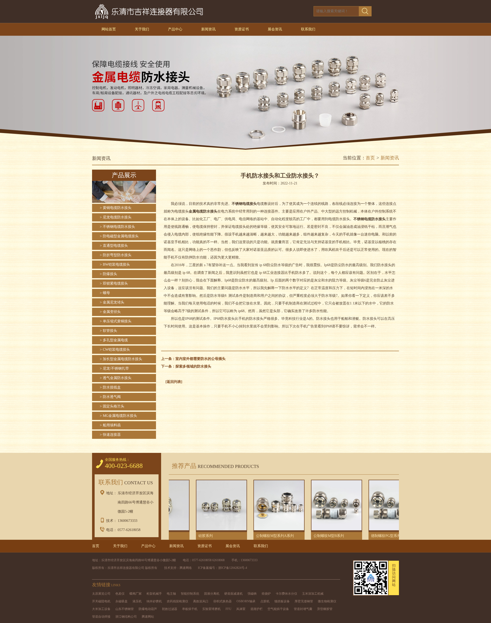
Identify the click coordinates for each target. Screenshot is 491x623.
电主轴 (171, 593)
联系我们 (308, 29)
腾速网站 (148, 616)
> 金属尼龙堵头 (112, 302)
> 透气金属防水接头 (115, 378)
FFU (228, 609)
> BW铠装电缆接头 (115, 264)
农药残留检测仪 (177, 601)
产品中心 (175, 29)
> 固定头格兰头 (112, 406)
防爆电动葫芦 (148, 609)
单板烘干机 (189, 609)
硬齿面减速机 (233, 593)
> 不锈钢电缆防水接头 (117, 227)
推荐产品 (214, 466)
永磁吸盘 (121, 601)
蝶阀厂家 (135, 593)
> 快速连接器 (110, 435)
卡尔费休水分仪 (286, 593)
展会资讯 (275, 29)
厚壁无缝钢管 (304, 601)
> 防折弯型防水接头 (115, 255)
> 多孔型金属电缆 (114, 340)
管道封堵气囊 (303, 609)
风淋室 (241, 609)
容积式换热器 (222, 601)
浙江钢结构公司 (126, 616)
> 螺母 (105, 293)
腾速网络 (186, 568)
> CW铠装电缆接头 (115, 349)
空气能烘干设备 (278, 609)
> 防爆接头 (108, 274)
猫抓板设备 (282, 601)
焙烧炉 (266, 593)
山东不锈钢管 (124, 609)
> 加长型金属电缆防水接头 (121, 359)
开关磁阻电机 (101, 601)
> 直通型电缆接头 (114, 246)
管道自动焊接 (101, 616)
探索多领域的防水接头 (193, 366)
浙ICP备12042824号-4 (232, 568)
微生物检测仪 (327, 601)
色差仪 (120, 593)
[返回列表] (173, 382)
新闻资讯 (208, 29)
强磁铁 (252, 593)
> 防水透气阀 (110, 397)
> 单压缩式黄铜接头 (115, 321)
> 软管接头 (108, 331)
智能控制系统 (190, 593)
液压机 (137, 601)
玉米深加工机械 (312, 593)
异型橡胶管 (324, 609)
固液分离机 (211, 593)
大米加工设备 (101, 609)
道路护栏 (256, 609)
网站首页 (109, 29)
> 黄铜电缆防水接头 (115, 208)
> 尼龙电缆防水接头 (115, 217)
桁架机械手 (154, 593)
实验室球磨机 (211, 609)
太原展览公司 (101, 593)
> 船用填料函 (110, 425)
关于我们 (142, 29)
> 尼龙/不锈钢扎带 (114, 368)
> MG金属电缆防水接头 (118, 416)
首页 (370, 157)
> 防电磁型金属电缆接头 (119, 236)
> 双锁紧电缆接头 (114, 283)
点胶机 (265, 601)
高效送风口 (200, 601)
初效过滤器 (169, 609)
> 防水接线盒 (110, 387)
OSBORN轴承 (246, 601)
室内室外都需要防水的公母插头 (200, 359)
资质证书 (242, 29)
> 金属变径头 (110, 312)
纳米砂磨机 (154, 601)
